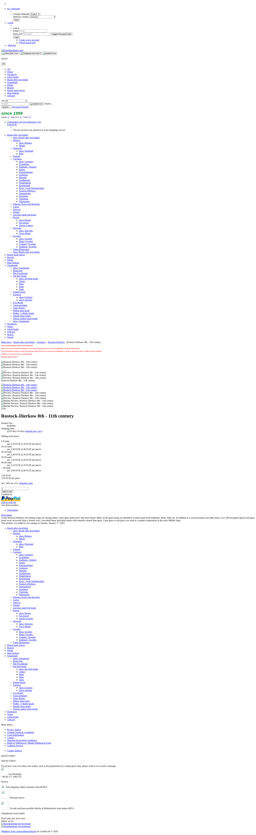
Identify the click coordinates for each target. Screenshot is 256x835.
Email (16, 31)
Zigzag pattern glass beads (25, 318)
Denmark (17, 148)
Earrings (17, 294)
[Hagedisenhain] (12, 50)
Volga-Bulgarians (21, 249)
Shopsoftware (29, 831)
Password (17, 34)
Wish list (11, 45)
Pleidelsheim (25, 183)
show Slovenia (26, 231)
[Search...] (36, 104)
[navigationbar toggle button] (10, 53)
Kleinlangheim (26, 172)
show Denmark (26, 151)
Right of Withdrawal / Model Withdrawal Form (29, 743)
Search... (48, 103)
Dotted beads (19, 292)
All (8, 69)
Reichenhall (24, 185)
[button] (13, 8)
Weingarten (24, 201)
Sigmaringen (25, 193)
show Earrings (25, 297)
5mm (21, 289)
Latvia (16, 207)
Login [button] (10, 22)
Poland (16, 212)
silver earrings (25, 300)
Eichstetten (24, 164)
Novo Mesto (25, 233)
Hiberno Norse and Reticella (26, 204)
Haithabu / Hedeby (28, 167)
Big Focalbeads (20, 273)
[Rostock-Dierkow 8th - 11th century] (19, 385)
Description (12, 510)
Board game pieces (16, 90)
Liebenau (23, 175)
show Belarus (25, 143)
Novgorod (24, 223)
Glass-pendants (20, 305)
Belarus (16, 140)
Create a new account (29, 40)
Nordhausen (24, 180)
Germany (17, 159)
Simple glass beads (22, 316)
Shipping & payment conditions (22, 740)
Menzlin (23, 177)
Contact (10, 737)
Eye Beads (18, 302)
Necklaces (12, 74)
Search (10, 334)
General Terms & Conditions (20, 732)
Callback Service (15, 745)
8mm (21, 284)
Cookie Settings (14, 750)
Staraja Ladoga (26, 225)
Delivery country (21, 17)
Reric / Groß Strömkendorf (31, 188)
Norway (17, 209)
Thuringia (23, 199)
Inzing (22, 169)
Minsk (22, 145)
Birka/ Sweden (26, 241)
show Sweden (25, 238)
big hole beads (20, 276)
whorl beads (13, 77)
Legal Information (15, 735)
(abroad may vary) (33, 431)
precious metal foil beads (24, 215)
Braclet (10, 87)
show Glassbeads (21, 268)
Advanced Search (20, 107)
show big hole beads (28, 278)
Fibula (10, 85)
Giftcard (11, 95)
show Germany (26, 161)
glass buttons (13, 93)
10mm (22, 281)
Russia (16, 217)
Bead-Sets (18, 270)
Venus (10, 71)
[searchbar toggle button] (49, 53)
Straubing (23, 196)
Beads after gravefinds (17, 79)
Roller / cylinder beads (23, 313)
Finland (16, 156)
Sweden (17, 236)
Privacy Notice (14, 729)
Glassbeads (12, 82)
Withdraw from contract (12, 831)
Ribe (21, 153)
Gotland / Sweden (27, 244)
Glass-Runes (19, 308)
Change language (21, 14)
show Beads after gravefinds (26, 137)
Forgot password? (27, 42)
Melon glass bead (21, 310)
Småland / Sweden (27, 246)
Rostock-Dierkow (27, 191)
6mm (21, 286)
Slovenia (17, 228)
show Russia (25, 220)
